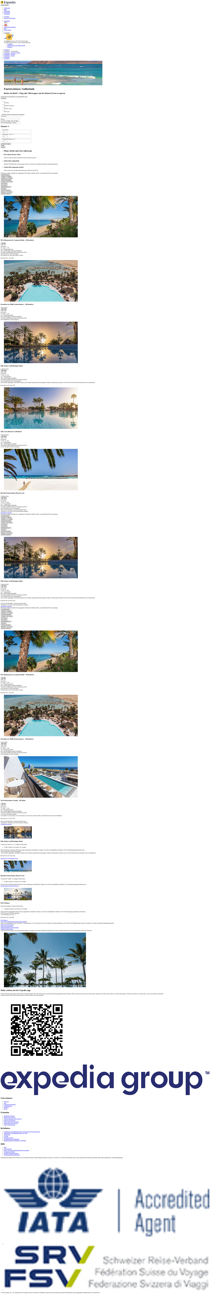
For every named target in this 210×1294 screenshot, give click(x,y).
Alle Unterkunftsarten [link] (9, 1124)
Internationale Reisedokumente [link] (12, 1155)
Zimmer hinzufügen (5, 144)
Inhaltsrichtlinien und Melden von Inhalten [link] (15, 1140)
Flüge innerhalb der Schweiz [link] (11, 1122)
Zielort (2, 119)
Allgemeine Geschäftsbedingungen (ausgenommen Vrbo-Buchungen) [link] (22, 1131)
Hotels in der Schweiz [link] (9, 1117)
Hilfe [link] (5, 1147)
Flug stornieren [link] (8, 1149)
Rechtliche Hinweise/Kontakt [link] (11, 1139)
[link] (17, 8)
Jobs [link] (5, 1103)
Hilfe (5, 28)
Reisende (3, 122)
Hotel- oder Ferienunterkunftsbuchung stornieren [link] (16, 1150)
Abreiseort (3, 116)
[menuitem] (3, 176)
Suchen (3, 147)
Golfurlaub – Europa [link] (9, 55)
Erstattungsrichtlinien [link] (9, 1152)
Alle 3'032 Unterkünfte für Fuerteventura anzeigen (14, 921)
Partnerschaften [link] (8, 1106)
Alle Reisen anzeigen (6, 512)
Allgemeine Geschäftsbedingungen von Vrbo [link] (15, 1133)
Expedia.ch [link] (7, 49)
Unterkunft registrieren (10, 27)
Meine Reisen (7, 30)
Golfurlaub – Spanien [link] (9, 54)
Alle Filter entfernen (6, 193)
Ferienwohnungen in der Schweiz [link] (12, 1119)
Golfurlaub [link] (7, 57)
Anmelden (7, 33)
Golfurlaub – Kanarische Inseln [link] (12, 52)
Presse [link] (5, 1109)
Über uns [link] (6, 1101)
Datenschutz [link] (7, 1134)
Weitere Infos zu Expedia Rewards (16, 45)
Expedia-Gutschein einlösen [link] (11, 1153)
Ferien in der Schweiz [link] (9, 1120)
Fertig (2, 145)
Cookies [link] (6, 1136)
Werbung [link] (6, 1107)
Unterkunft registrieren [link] (10, 1104)
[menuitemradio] (4, 101)
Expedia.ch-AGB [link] (8, 1137)
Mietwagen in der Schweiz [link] (11, 1123)
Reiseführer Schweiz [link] (9, 1116)
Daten (2, 121)
